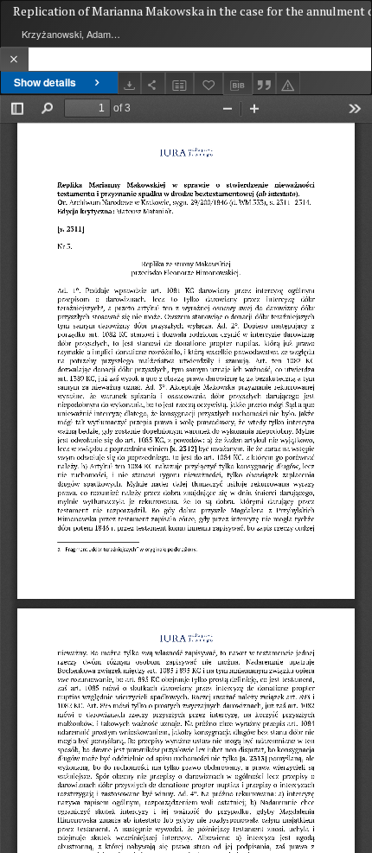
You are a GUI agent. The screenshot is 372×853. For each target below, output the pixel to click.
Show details (45, 82)
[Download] (130, 83)
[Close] (14, 59)
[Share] (153, 83)
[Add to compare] (180, 83)
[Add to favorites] (208, 83)
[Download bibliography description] (238, 84)
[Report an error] (288, 83)
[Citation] (265, 83)
